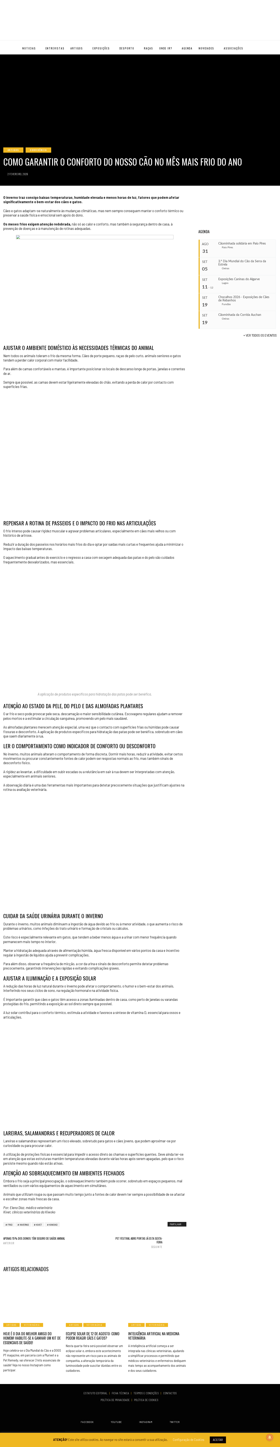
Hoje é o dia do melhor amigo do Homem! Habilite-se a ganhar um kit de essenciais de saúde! (32, 1338)
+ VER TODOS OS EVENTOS (260, 335)
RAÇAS (148, 48)
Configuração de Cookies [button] (188, 1440)
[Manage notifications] (269, 1437)
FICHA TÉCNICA (121, 1393)
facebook (87, 1422)
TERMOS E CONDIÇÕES (146, 1393)
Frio (10, 1224)
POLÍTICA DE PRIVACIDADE (115, 1400)
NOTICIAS (29, 48)
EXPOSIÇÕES (101, 48)
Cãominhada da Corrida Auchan (239, 314)
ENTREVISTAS (55, 48)
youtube (116, 1422)
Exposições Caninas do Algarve (239, 279)
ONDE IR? (165, 48)
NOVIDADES (206, 48)
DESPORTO (126, 48)
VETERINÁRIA (32, 1324)
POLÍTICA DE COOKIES (147, 1400)
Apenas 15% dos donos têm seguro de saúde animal (34, 1241)
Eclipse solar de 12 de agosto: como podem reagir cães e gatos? (92, 1336)
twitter (175, 1422)
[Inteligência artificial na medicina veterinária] (157, 1297)
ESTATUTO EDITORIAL (96, 1393)
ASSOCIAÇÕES (233, 48)
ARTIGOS (76, 48)
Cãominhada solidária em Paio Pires (242, 243)
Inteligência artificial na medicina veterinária (153, 1336)
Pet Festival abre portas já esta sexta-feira (139, 1242)
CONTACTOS (170, 1393)
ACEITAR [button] (218, 1440)
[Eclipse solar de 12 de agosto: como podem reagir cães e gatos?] (95, 1297)
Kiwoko (53, 1224)
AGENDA (187, 48)
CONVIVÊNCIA (38, 150)
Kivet (39, 1224)
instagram (145, 1422)
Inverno (24, 1224)
